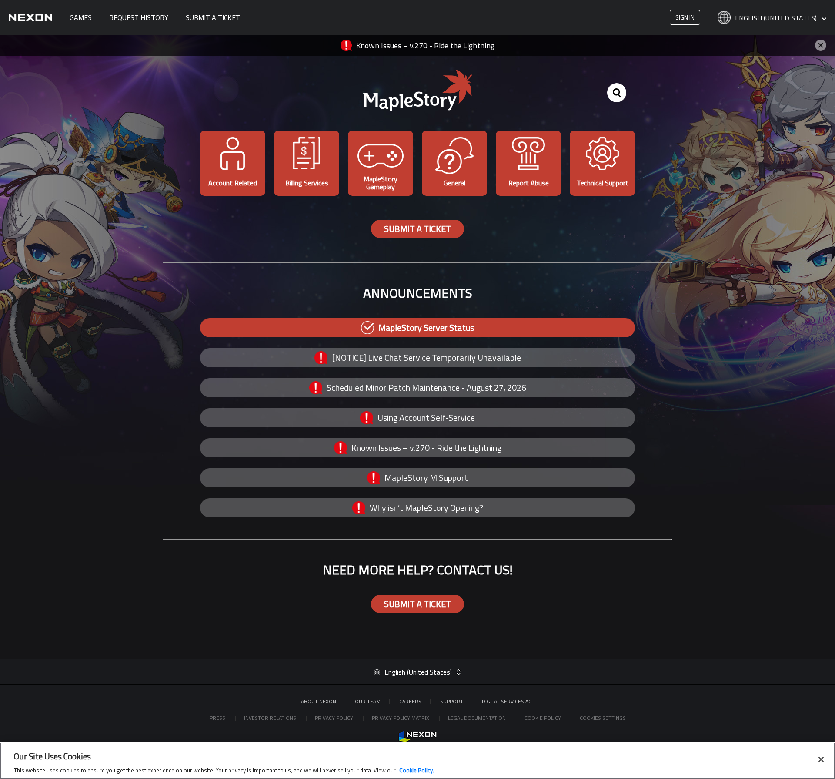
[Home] (30, 17)
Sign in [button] (685, 17)
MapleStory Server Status (426, 327)
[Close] (821, 759)
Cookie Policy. (416, 770)
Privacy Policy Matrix (401, 718)
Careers (410, 701)
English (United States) (776, 18)
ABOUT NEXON (318, 701)
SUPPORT (451, 701)
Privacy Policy (334, 718)
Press (218, 718)
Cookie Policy (543, 718)
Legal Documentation (477, 718)
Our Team (368, 701)
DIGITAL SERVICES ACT (508, 701)
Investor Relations (270, 718)
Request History (138, 17)
